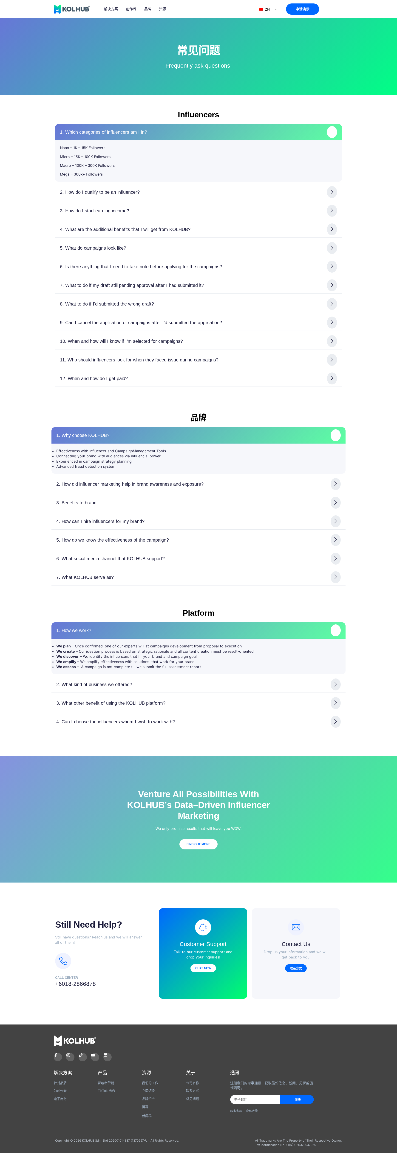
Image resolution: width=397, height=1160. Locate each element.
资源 (162, 9)
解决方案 (111, 9)
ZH (267, 9)
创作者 (131, 9)
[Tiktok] (83, 1057)
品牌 (147, 9)
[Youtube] (95, 1057)
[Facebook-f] (58, 1057)
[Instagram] (70, 1057)
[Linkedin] (107, 1057)
